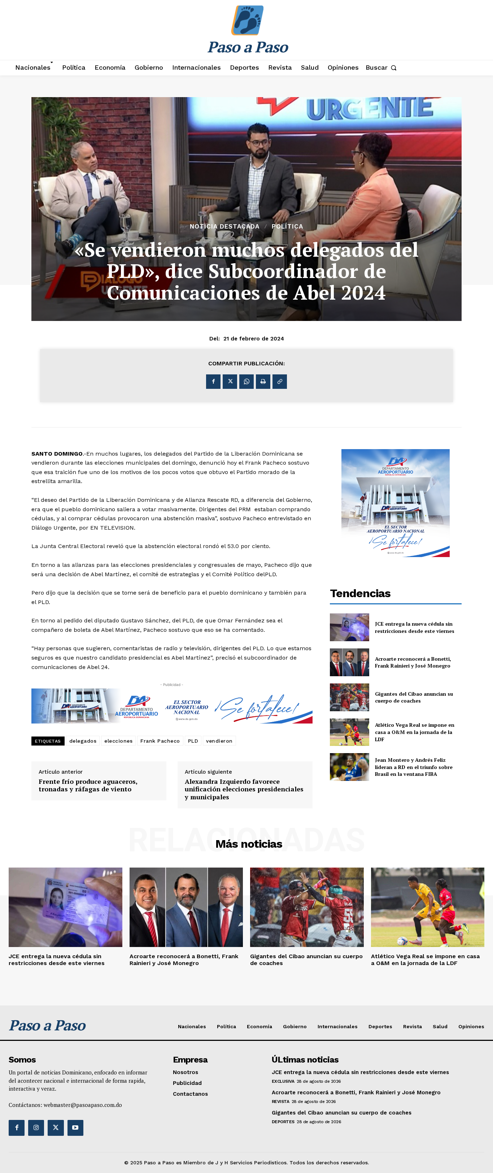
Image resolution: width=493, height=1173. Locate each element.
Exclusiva (283, 1081)
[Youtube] (75, 1128)
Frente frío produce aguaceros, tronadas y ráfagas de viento (88, 785)
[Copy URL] (279, 381)
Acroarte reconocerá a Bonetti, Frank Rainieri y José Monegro (413, 662)
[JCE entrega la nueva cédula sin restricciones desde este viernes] (350, 627)
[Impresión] (263, 381)
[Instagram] (36, 1128)
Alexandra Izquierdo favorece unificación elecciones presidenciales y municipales (244, 789)
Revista (280, 1101)
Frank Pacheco (160, 741)
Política (287, 226)
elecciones (118, 741)
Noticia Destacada (224, 226)
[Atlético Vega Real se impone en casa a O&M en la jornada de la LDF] (350, 732)
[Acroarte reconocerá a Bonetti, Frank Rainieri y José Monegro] (350, 662)
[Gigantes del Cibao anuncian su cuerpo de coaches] (350, 697)
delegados (83, 741)
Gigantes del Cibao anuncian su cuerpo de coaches (414, 697)
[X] (230, 381)
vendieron (219, 741)
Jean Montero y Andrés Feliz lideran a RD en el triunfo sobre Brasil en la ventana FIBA (414, 766)
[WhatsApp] (246, 381)
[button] (383, 67)
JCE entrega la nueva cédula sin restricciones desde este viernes (414, 627)
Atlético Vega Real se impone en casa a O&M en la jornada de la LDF (414, 731)
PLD (193, 741)
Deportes (283, 1121)
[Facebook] (213, 381)
